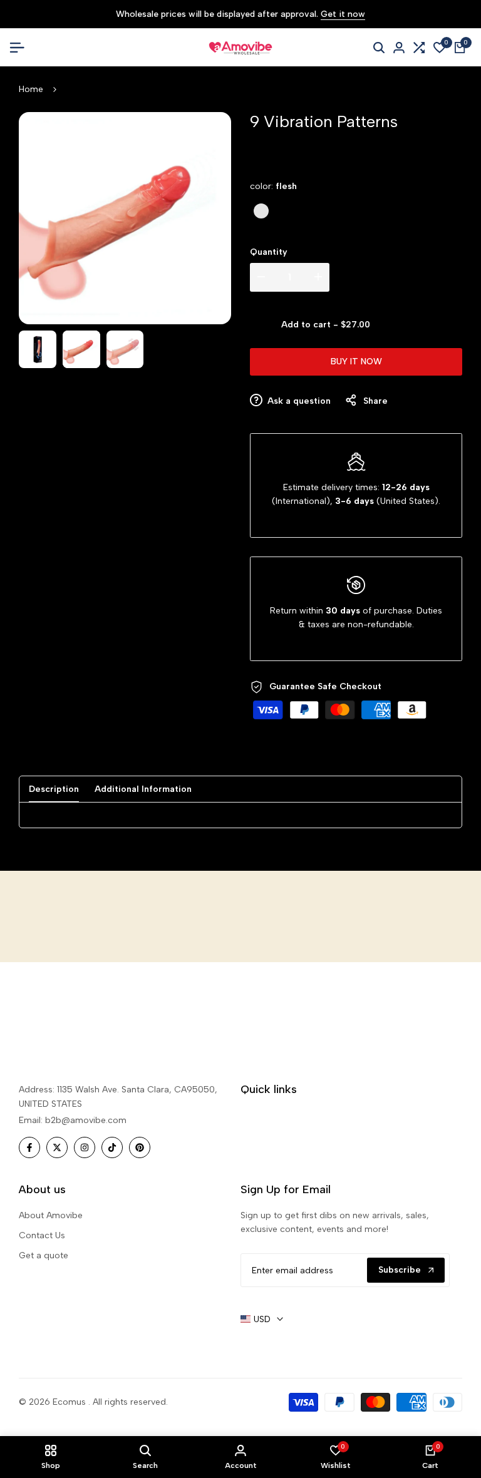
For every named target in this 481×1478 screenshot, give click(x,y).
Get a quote (43, 1255)
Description (54, 789)
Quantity (268, 252)
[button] (417, 324)
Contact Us (42, 1235)
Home (31, 89)
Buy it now (356, 361)
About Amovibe (51, 1215)
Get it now (343, 14)
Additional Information (143, 789)
